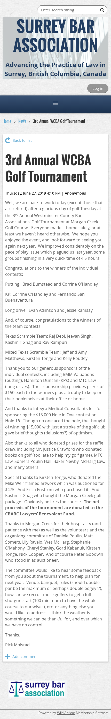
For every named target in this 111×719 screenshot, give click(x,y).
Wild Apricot (66, 713)
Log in (97, 88)
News (22, 121)
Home (7, 121)
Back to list (22, 140)
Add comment (7, 656)
